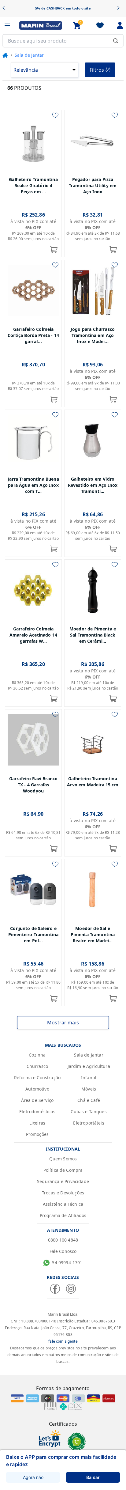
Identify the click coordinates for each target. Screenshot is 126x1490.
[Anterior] (5, 8)
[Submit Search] (115, 40)
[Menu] (7, 25)
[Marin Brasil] (40, 25)
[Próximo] (120, 8)
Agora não (33, 1477)
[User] (120, 25)
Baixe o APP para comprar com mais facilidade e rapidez (61, 1460)
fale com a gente (63, 1341)
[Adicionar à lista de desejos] (55, 115)
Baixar (93, 1477)
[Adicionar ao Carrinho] (53, 249)
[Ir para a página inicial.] (5, 55)
